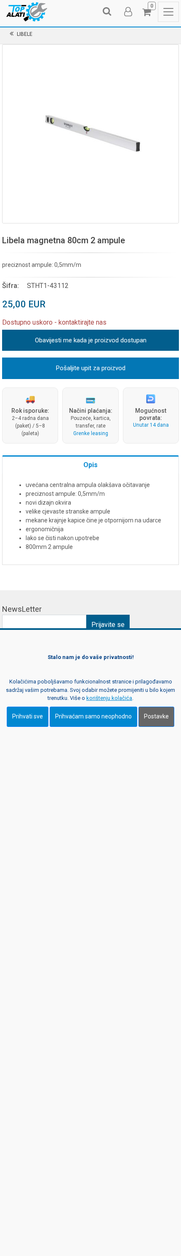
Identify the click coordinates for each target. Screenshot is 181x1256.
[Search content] (107, 12)
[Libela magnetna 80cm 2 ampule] (90, 133)
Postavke (156, 716)
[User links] (127, 12)
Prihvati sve (27, 716)
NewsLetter (22, 609)
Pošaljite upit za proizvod (90, 368)
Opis (90, 465)
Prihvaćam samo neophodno (93, 716)
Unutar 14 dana (151, 425)
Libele (24, 34)
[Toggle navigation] (168, 12)
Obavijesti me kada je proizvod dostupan (90, 340)
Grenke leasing (90, 433)
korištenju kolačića (109, 698)
